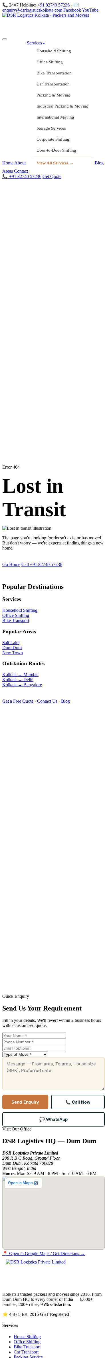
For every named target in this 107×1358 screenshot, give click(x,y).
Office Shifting (15, 615)
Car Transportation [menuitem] (53, 84)
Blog (99, 162)
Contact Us (47, 701)
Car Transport (26, 1352)
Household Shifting (19, 610)
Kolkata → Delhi (17, 679)
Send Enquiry (25, 1102)
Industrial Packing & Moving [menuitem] (62, 106)
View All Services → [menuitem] (55, 163)
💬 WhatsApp (53, 1119)
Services (36, 42)
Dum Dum (12, 647)
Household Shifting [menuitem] (54, 51)
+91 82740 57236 (53, 5)
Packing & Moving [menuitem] (53, 95)
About (20, 162)
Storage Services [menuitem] (51, 128)
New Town (12, 652)
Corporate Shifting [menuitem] (53, 139)
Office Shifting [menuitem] (50, 62)
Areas (7, 171)
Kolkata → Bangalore (22, 684)
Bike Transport (15, 620)
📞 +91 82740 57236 (21, 176)
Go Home (11, 564)
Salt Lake (10, 642)
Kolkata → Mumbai (20, 674)
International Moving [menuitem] (55, 117)
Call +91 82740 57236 (41, 564)
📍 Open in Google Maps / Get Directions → (43, 1253)
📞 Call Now (77, 1102)
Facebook (72, 10)
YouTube (90, 10)
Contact (21, 171)
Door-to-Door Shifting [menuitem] (56, 150)
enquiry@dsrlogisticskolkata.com (32, 10)
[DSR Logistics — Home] (53, 24)
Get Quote (52, 176)
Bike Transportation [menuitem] (54, 73)
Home (7, 162)
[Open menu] (4, 39)
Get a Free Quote (17, 701)
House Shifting (27, 1336)
